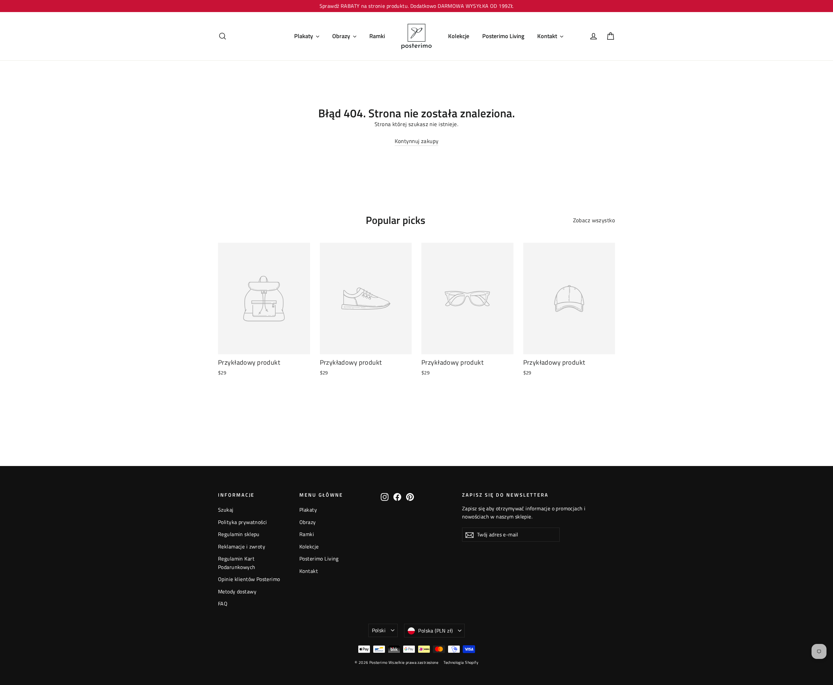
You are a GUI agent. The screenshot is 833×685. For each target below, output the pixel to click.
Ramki (377, 36)
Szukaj (226, 510)
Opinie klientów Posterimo (249, 579)
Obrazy (341, 36)
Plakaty (304, 36)
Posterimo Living (503, 36)
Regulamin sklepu (239, 534)
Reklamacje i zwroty (241, 546)
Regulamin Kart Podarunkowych (236, 563)
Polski (379, 630)
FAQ (222, 603)
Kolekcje (458, 36)
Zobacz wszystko (594, 220)
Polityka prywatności (242, 522)
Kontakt (547, 36)
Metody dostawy (237, 591)
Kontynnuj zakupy (417, 141)
